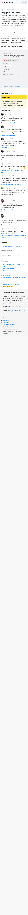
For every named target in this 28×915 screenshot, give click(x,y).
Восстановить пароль (9, 324)
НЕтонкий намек (7, 270)
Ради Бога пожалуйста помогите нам (11, 184)
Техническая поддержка (10, 330)
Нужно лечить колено (8, 268)
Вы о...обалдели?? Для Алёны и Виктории (14, 277)
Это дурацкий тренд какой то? (11, 273)
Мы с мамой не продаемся (8, 135)
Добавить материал (8, 326)
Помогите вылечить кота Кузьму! (11, 284)
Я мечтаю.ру (7, 2)
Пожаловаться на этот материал (11, 86)
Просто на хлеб (5, 147)
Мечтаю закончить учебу (10, 81)
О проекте (6, 320)
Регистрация (6, 322)
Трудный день (6, 279)
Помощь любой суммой (7, 225)
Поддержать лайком (10, 60)
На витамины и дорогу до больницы (12, 282)
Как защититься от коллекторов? (11, 246)
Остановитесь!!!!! (7, 275)
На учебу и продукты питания (11, 78)
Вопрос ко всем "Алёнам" (8, 123)
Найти (20, 256)
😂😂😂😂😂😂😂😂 (8, 286)
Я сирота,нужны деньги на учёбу (12, 76)
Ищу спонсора (7, 66)
